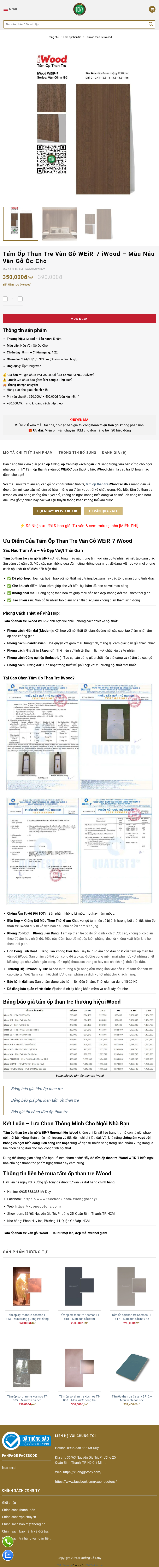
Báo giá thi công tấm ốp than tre (40, 1111)
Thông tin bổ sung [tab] (77, 453)
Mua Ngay (79, 318)
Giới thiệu (9, 1503)
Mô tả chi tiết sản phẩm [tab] (28, 453)
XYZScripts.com (94, 1565)
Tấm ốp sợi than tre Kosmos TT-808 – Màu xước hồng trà (79, 1398)
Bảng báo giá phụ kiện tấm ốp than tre (45, 1100)
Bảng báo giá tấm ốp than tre (36, 1088)
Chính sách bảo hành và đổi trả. (25, 1531)
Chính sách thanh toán (18, 1510)
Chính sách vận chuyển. (19, 1517)
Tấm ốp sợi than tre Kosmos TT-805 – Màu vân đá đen (27, 1398)
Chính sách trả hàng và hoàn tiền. (26, 1538)
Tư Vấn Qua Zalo (103, 511)
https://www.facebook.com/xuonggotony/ (60, 1199)
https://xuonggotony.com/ (38, 1206)
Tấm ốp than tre (72, 37)
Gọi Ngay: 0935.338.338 (57, 511)
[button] (10, 9)
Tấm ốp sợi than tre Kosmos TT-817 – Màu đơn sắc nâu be (132, 1317)
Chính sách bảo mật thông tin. (24, 1524)
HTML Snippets (64, 1565)
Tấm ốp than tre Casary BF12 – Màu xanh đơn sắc (132, 1398)
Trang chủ (53, 37)
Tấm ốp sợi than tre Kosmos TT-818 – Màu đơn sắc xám (79, 1317)
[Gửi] (151, 24)
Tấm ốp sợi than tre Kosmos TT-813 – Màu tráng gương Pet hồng (27, 1317)
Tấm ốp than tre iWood (98, 37)
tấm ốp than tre (97, 484)
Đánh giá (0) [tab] (114, 453)
